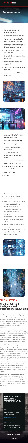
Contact (14, 438)
